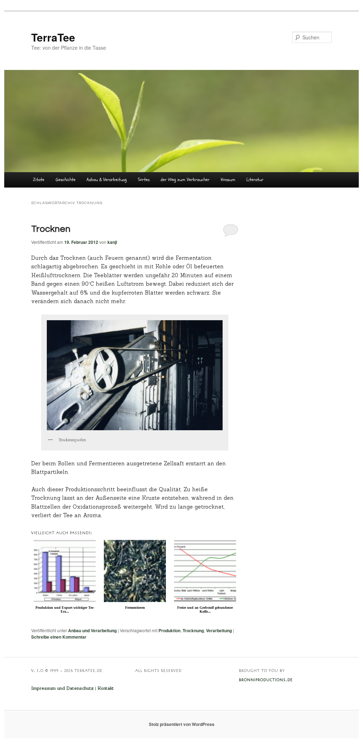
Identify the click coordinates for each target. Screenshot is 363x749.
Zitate (38, 179)
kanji (112, 242)
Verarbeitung (219, 630)
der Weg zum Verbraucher (185, 179)
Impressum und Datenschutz (62, 688)
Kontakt (105, 688)
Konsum (228, 179)
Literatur (254, 179)
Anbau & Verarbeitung (106, 179)
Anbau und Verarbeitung (92, 630)
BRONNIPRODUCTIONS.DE (266, 680)
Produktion (169, 630)
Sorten (144, 179)
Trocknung (193, 630)
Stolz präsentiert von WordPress (181, 724)
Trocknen (51, 229)
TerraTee (53, 37)
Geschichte (66, 179)
